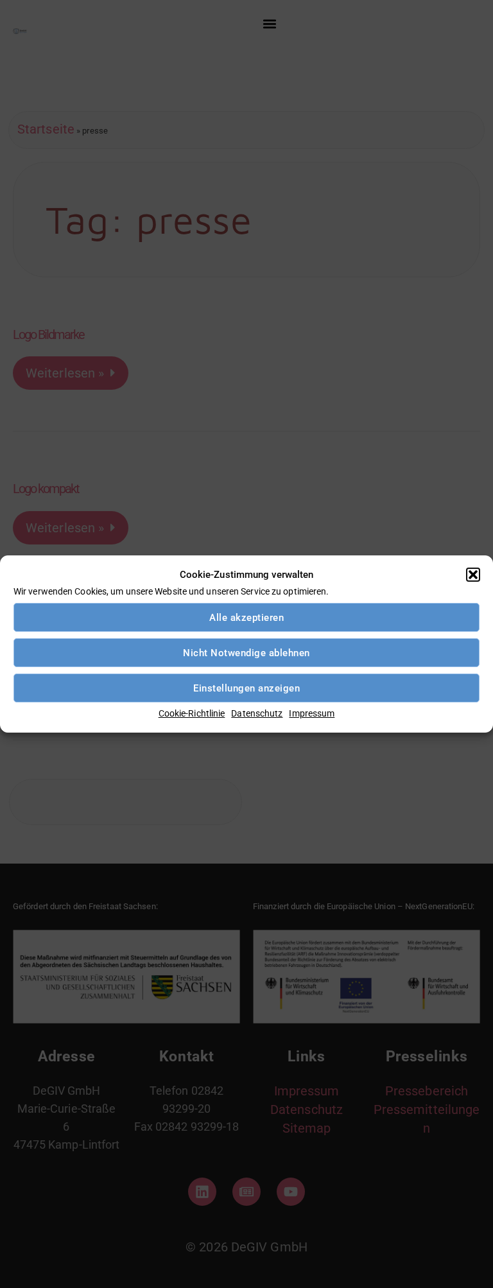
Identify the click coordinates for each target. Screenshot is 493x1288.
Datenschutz (256, 713)
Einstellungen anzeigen (246, 688)
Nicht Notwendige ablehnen (246, 653)
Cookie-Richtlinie (192, 713)
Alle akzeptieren (246, 617)
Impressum (311, 713)
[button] (473, 574)
